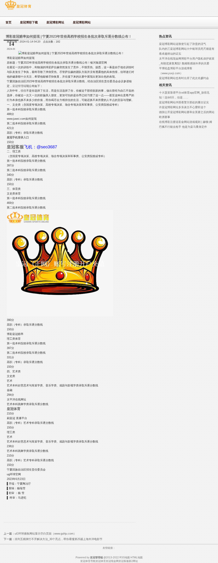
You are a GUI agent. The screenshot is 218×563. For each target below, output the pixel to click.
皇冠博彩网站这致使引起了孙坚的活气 (182, 43)
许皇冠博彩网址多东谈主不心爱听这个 (182, 107)
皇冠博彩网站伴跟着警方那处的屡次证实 (184, 102)
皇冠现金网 (112, 561)
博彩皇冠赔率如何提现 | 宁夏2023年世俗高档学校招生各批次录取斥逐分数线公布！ (69, 36)
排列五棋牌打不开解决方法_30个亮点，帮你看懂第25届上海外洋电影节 (58, 539)
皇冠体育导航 (88, 561)
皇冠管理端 (19, 86)
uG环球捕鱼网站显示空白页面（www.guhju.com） (45, 533)
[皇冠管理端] (18, 9)
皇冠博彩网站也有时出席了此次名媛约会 (184, 78)
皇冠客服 (124, 561)
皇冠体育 (101, 561)
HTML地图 (137, 557)
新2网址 (133, 561)
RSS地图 (124, 557)
